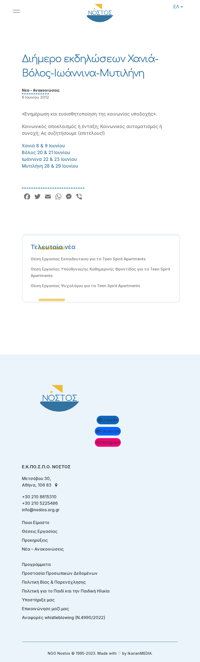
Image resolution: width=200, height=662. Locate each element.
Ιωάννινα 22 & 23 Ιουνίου (49, 159)
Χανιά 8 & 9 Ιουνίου (43, 145)
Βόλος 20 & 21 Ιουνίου (46, 152)
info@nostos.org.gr (41, 509)
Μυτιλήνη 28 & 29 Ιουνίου (50, 166)
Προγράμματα (36, 564)
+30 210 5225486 (40, 503)
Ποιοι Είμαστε (35, 522)
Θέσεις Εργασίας (40, 531)
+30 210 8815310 (39, 496)
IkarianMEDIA (140, 653)
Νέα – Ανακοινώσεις (43, 549)
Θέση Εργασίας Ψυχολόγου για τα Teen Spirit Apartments (85, 285)
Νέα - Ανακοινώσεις (41, 90)
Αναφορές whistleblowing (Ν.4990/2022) (63, 617)
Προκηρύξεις (35, 540)
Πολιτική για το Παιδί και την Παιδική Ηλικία (66, 591)
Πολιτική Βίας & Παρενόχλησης (54, 582)
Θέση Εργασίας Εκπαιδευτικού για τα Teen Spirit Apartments (88, 258)
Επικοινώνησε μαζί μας (45, 608)
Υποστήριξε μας (38, 599)
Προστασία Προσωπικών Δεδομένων (60, 573)
